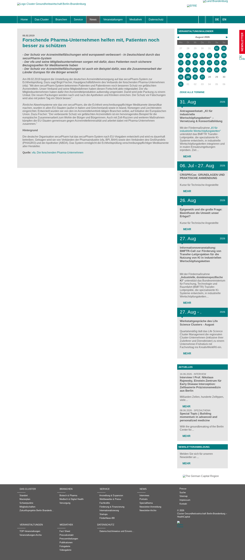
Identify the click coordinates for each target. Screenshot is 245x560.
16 (224, 62)
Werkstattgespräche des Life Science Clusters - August (199, 323)
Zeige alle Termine (192, 92)
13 (202, 62)
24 (181, 77)
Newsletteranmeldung (194, 447)
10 (181, 62)
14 (209, 62)
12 (195, 62)
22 (216, 70)
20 (202, 70)
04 (188, 55)
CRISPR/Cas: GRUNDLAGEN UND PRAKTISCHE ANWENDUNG (202, 176)
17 (181, 70)
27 (202, 77)
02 (224, 48)
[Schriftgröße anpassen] (209, 19)
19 (195, 70)
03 (181, 55)
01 (216, 48)
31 (181, 84)
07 (209, 55)
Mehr (186, 156)
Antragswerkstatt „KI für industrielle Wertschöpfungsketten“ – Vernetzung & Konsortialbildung (201, 116)
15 (216, 62)
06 (202, 55)
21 (209, 70)
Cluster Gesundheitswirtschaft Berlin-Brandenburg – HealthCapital (202, 515)
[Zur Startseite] (51, 5)
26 (195, 77)
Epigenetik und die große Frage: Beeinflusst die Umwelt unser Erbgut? (201, 213)
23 (224, 70)
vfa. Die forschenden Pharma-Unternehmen (57, 152)
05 (195, 55)
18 (188, 70)
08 (216, 55)
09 (224, 55)
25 (188, 77)
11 (188, 62)
